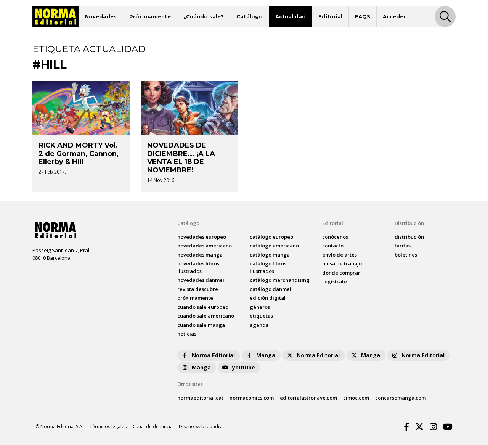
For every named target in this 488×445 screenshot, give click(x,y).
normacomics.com (252, 397)
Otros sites (190, 384)
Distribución (409, 223)
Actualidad (290, 16)
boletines (406, 254)
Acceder (394, 16)
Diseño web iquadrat (201, 426)
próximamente (195, 297)
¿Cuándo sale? (203, 16)
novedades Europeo (201, 236)
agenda (259, 324)
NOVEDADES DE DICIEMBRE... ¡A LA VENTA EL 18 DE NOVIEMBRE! (181, 157)
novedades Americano (204, 245)
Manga (265, 355)
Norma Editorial (213, 355)
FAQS (362, 16)
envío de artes (339, 254)
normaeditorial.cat (200, 397)
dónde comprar (341, 272)
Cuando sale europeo (202, 307)
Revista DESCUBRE (197, 289)
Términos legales (108, 426)
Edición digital (268, 297)
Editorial (330, 16)
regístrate (334, 281)
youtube (243, 367)
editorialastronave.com (308, 397)
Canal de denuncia (153, 426)
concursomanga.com (400, 397)
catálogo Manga (270, 254)
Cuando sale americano (205, 315)
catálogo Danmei (270, 289)
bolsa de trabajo (342, 263)
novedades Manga (200, 254)
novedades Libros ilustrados (198, 267)
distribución (409, 236)
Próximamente (150, 16)
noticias (186, 333)
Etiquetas (261, 315)
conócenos (335, 236)
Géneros (260, 307)
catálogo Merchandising (280, 279)
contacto (333, 245)
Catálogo (249, 16)
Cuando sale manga (201, 324)
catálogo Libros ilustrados (268, 267)
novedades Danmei (200, 279)
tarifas (403, 245)
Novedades (101, 16)
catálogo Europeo (271, 236)
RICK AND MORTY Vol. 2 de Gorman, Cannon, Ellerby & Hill (79, 153)
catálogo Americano (274, 245)
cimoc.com (356, 397)
